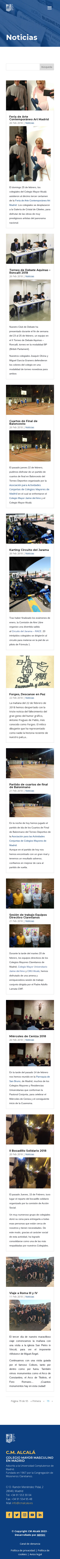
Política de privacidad (23, 1550)
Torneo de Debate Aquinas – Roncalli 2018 (29, 271)
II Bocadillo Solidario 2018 (27, 1150)
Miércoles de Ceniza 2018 (27, 1036)
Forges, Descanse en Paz (27, 694)
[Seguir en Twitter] (17, 1515)
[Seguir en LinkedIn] (40, 1515)
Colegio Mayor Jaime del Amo (25, 498)
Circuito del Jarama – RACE (26, 631)
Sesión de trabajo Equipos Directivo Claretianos (28, 916)
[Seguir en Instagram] (24, 1515)
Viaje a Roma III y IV (23, 1293)
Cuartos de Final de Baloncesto (23, 422)
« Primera (35, 1401)
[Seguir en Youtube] (32, 1515)
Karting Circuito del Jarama (29, 550)
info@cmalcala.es (22, 1503)
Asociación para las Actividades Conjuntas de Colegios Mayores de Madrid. (27, 841)
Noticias (29, 122)
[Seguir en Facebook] (9, 1515)
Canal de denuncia (30, 1543)
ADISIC (41, 1534)
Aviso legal (36, 1554)
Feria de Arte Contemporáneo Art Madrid (29, 118)
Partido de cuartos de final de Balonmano (28, 786)
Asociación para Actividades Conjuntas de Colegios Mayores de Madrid (29, 489)
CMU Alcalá (33, 971)
